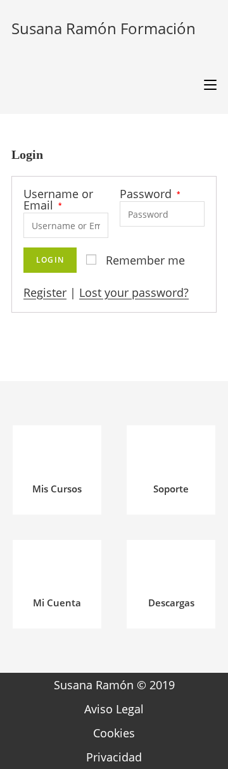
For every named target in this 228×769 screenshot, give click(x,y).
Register (44, 292)
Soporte (171, 488)
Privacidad (114, 757)
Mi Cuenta (57, 602)
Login (50, 259)
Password (150, 193)
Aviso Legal (114, 708)
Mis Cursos (57, 488)
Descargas (171, 602)
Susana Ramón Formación (103, 28)
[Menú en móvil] (205, 85)
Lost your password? (134, 292)
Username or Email (58, 199)
